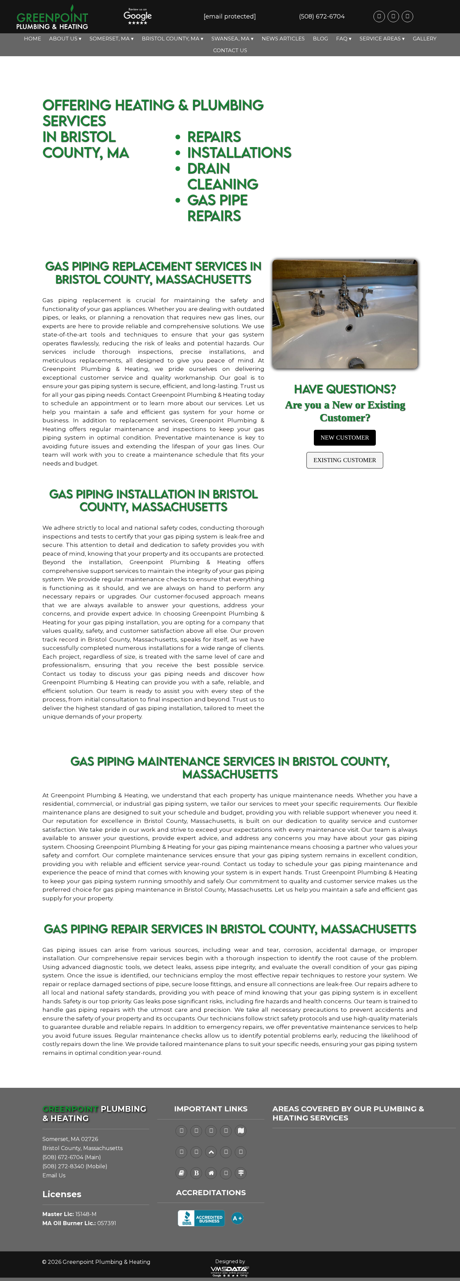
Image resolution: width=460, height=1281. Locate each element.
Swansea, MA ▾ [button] (232, 38)
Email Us (53, 1175)
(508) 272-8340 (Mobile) (74, 1166)
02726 (89, 1139)
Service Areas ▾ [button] (382, 38)
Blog (320, 38)
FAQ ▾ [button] (344, 38)
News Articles (283, 38)
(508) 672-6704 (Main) (71, 1157)
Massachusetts (103, 1148)
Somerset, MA (60, 1139)
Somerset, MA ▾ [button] (112, 38)
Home (32, 38)
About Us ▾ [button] (65, 38)
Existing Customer (345, 460)
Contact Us (230, 50)
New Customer (345, 437)
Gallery (424, 38)
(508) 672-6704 (322, 16)
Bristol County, (61, 1148)
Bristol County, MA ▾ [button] (172, 38)
